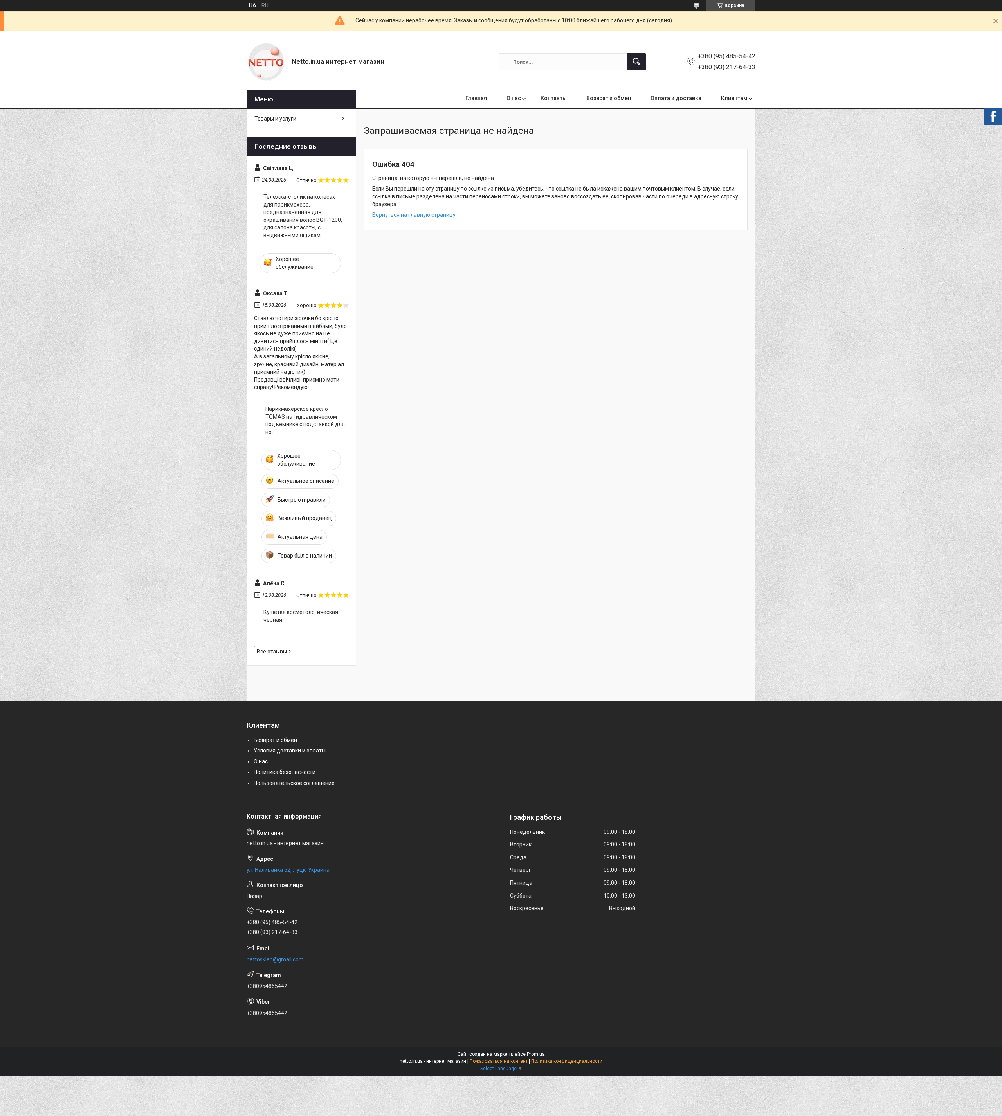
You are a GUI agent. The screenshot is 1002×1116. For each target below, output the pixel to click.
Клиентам (734, 98)
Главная (476, 98)
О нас (513, 98)
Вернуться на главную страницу (414, 215)
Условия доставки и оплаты (290, 750)
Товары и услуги (275, 118)
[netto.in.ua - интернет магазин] (266, 61)
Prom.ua (536, 1054)
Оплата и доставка (676, 98)
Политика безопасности (284, 772)
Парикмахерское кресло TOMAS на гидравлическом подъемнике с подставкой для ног (305, 420)
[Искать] (636, 61)
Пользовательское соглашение (294, 783)
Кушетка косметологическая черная (300, 616)
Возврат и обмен (608, 98)
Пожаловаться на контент (499, 1061)
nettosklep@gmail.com (275, 959)
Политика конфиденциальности (566, 1061)
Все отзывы (272, 651)
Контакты (554, 98)
